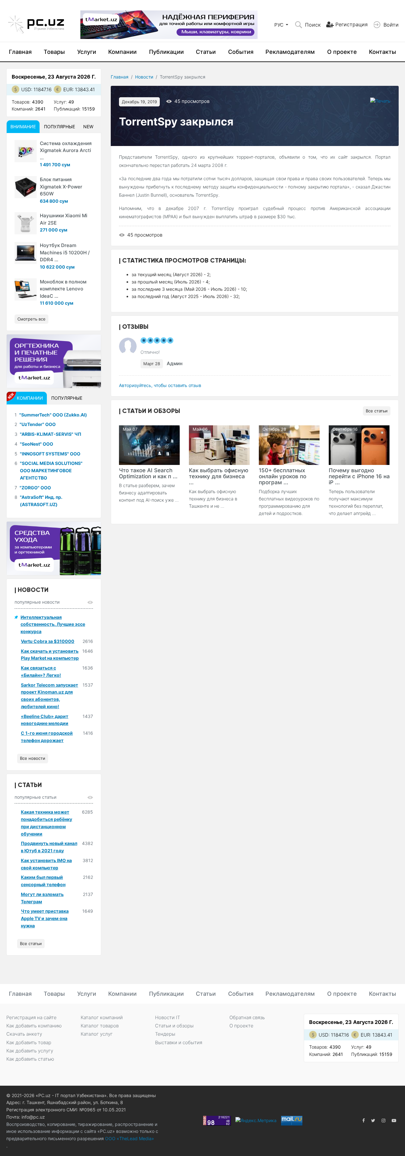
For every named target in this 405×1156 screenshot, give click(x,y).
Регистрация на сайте (31, 1017)
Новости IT (167, 1017)
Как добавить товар (28, 1042)
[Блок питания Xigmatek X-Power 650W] (26, 187)
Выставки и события (178, 1042)
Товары (54, 51)
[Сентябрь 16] (359, 444)
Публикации (166, 51)
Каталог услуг (97, 1034)
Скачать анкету (24, 1034)
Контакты (382, 51)
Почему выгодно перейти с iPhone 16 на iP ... (359, 476)
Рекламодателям (290, 51)
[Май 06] (219, 444)
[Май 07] (149, 444)
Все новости (32, 758)
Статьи (206, 51)
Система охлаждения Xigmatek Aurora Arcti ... (66, 150)
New (88, 126)
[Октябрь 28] (289, 444)
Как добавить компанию (34, 1026)
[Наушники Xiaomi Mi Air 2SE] (26, 223)
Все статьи (377, 410)
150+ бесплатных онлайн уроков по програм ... (282, 476)
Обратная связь (247, 1017)
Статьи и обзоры (174, 1026)
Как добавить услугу (29, 1051)
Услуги (86, 51)
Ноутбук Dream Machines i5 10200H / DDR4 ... (65, 252)
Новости (144, 76)
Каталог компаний (102, 1017)
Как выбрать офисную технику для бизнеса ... (218, 476)
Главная (20, 51)
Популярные (59, 126)
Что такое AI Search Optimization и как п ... (148, 473)
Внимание (23, 126)
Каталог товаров (100, 1026)
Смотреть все (31, 318)
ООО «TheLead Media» (129, 1138)
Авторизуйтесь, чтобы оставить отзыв (160, 385)
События (240, 51)
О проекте (342, 51)
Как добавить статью (30, 1059)
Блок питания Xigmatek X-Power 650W (61, 186)
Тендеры (165, 1034)
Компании (122, 51)
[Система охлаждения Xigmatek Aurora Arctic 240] (26, 151)
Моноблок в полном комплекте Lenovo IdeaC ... (63, 289)
